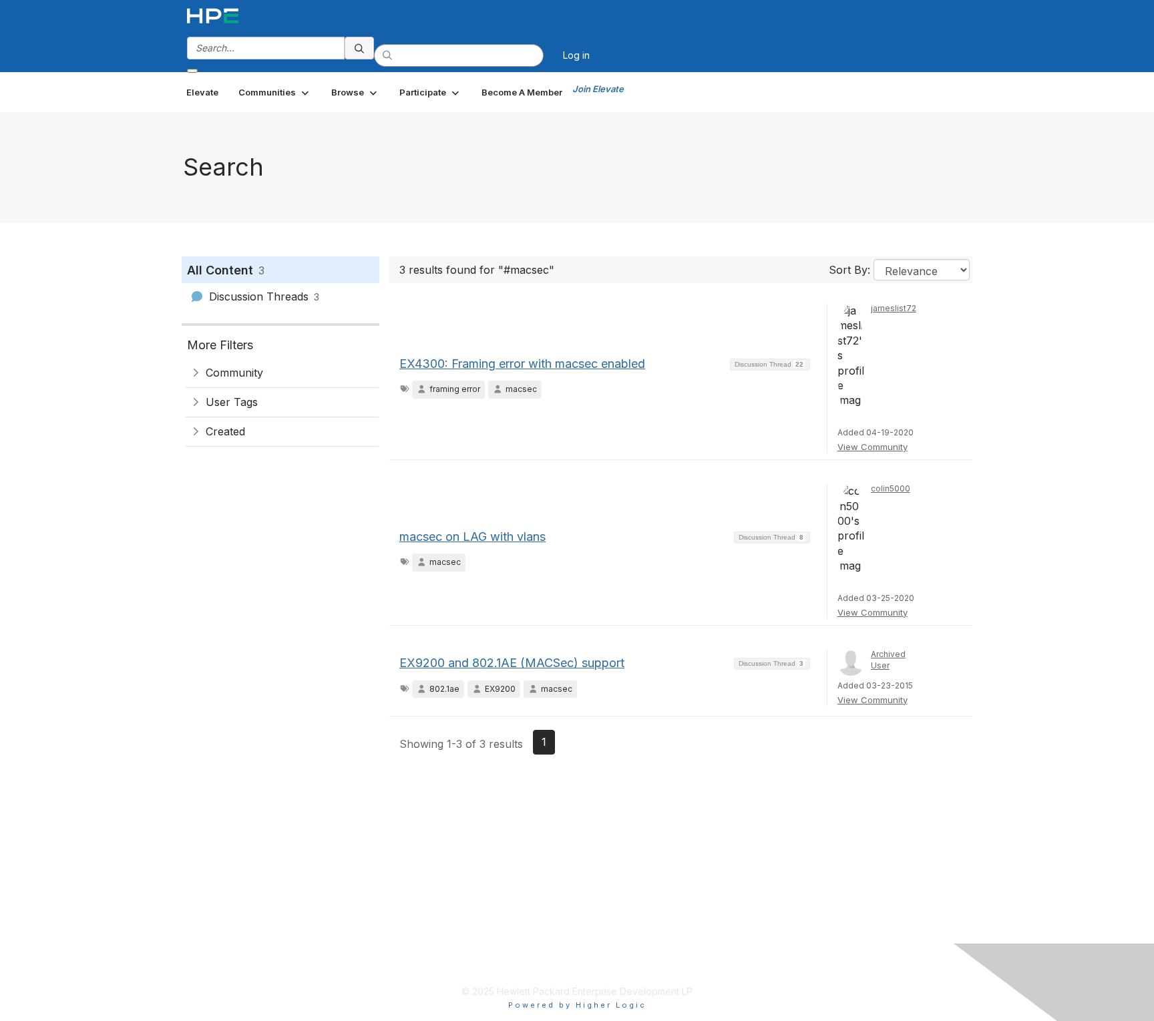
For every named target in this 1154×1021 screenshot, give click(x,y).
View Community (872, 446)
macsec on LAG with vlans (472, 537)
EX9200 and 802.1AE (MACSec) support (511, 663)
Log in (576, 55)
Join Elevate (598, 88)
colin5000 (890, 488)
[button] (274, 92)
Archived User (888, 659)
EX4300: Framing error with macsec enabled (522, 364)
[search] (359, 48)
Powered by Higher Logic (577, 1005)
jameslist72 (893, 308)
